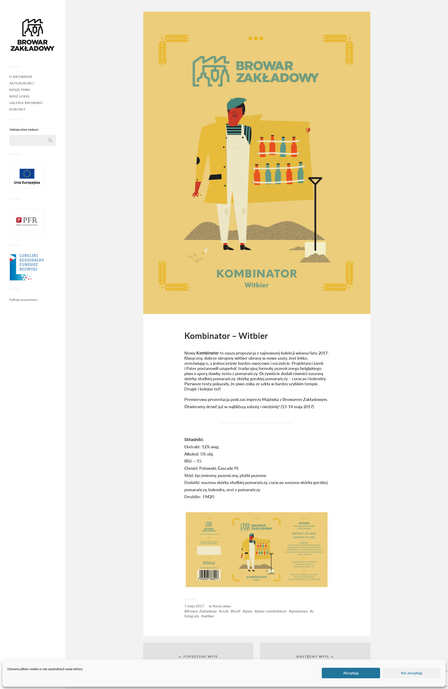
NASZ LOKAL (19, 96)
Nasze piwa (222, 606)
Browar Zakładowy (201, 611)
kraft (236, 611)
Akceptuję (351, 673)
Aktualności (21, 83)
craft (224, 611)
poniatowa (299, 611)
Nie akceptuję (411, 673)
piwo (248, 611)
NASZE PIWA (19, 90)
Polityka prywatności (23, 300)
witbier (208, 616)
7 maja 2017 (194, 606)
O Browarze (21, 77)
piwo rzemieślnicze (272, 611)
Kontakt (17, 109)
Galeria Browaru (26, 103)
